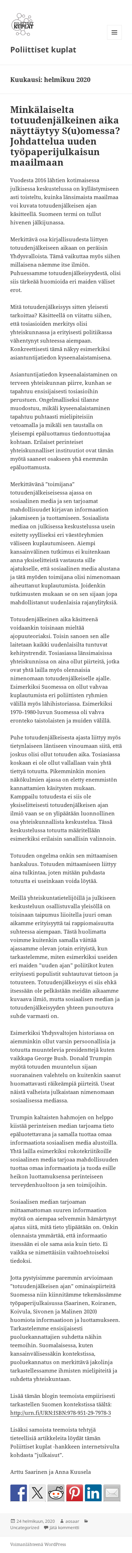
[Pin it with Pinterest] (74, 1492)
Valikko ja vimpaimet (114, 39)
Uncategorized (24, 1527)
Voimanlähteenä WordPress (38, 1544)
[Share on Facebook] (18, 1492)
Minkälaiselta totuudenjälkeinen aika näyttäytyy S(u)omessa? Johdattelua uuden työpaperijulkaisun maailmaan (65, 135)
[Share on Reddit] (56, 1492)
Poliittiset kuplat (43, 49)
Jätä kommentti (64, 1527)
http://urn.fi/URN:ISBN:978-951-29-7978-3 (60, 1412)
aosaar (72, 1521)
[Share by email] (111, 1492)
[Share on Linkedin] (93, 1492)
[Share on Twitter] (37, 1492)
